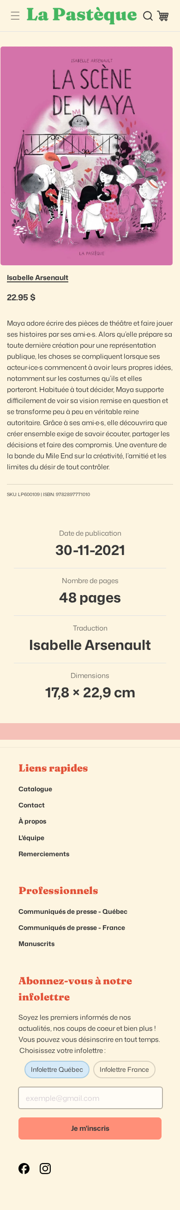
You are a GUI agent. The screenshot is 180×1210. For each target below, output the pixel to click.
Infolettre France (124, 1069)
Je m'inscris (90, 1128)
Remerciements (43, 853)
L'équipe (31, 837)
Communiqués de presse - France (71, 927)
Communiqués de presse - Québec (72, 911)
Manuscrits (36, 943)
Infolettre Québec (57, 1069)
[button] (15, 16)
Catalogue (35, 788)
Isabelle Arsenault (37, 277)
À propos (32, 821)
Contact (31, 805)
